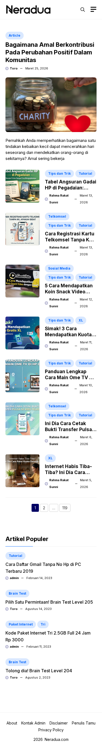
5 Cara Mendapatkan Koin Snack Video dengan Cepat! (69, 291)
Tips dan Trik (59, 173)
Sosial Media (59, 268)
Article (14, 35)
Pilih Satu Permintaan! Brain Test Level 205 (49, 602)
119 (66, 508)
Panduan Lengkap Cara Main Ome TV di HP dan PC (69, 377)
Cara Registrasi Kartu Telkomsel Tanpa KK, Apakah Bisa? (69, 240)
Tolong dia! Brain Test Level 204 (38, 670)
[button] (83, 9)
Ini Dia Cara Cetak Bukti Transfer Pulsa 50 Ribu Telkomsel (68, 429)
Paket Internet (21, 624)
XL (81, 320)
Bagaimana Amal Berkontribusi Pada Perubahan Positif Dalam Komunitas (49, 52)
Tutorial (85, 173)
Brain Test (17, 593)
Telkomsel (57, 216)
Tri (43, 624)
